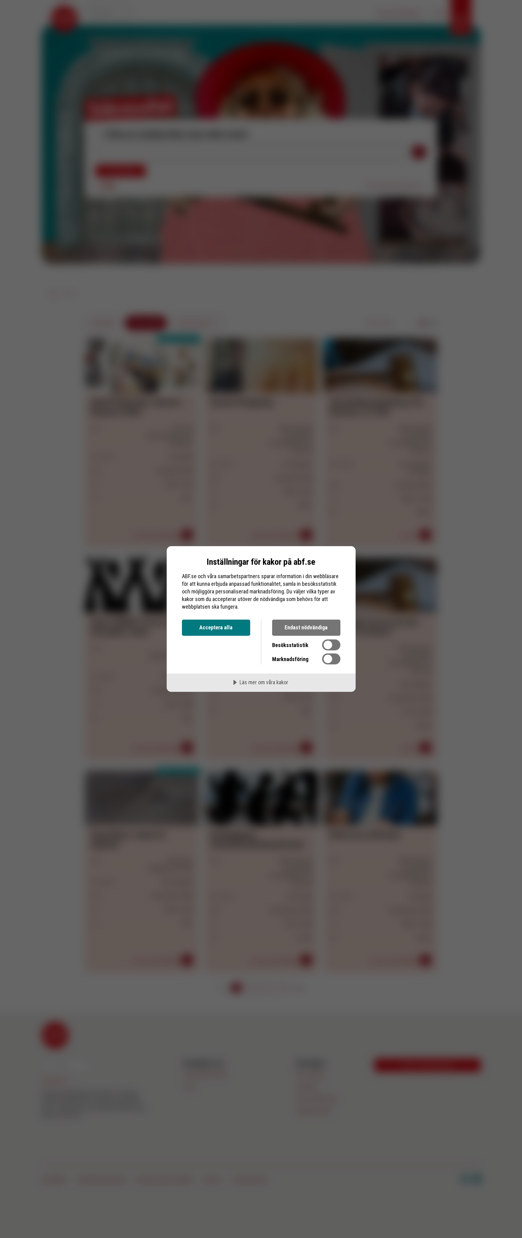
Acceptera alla (216, 627)
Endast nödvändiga (306, 627)
